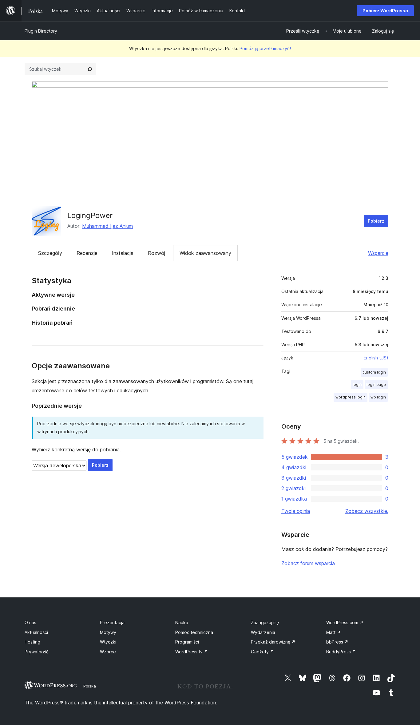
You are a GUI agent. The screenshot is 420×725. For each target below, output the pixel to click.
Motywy (108, 632)
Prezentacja (112, 622)
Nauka (181, 622)
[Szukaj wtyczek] (90, 69)
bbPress (337, 641)
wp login (378, 397)
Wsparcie (378, 253)
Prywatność (37, 651)
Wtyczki (108, 641)
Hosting (32, 641)
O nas (30, 622)
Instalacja (122, 253)
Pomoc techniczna (194, 632)
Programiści (187, 641)
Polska (89, 685)
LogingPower (90, 215)
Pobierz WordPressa (385, 10)
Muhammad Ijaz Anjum (107, 226)
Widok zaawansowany (205, 253)
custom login (374, 372)
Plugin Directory (41, 31)
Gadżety (262, 651)
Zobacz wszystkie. (366, 511)
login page (376, 384)
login (357, 384)
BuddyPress (341, 651)
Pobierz (376, 221)
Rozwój (156, 253)
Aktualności (36, 632)
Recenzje (87, 253)
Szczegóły (50, 253)
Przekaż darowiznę (273, 641)
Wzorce (108, 651)
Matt (333, 632)
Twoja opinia (295, 511)
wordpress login (350, 397)
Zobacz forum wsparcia (308, 563)
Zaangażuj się (265, 622)
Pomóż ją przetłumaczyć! (265, 48)
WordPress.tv (191, 651)
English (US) (376, 357)
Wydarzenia (263, 632)
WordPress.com (344, 622)
